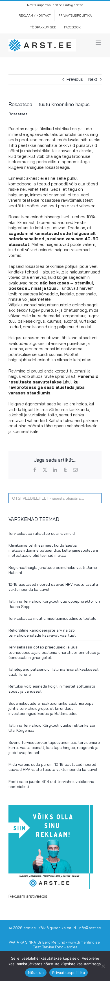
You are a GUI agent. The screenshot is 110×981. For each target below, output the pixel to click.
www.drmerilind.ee (84, 942)
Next (92, 79)
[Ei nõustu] (103, 966)
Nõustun (36, 972)
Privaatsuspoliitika (68, 972)
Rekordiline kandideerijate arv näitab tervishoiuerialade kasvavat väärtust (42, 633)
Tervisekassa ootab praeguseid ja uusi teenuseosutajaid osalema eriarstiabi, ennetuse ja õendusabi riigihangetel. (54, 652)
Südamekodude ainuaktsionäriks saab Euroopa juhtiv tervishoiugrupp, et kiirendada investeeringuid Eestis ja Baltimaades (51, 708)
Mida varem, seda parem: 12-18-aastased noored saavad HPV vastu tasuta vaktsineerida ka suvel (52, 767)
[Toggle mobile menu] (99, 43)
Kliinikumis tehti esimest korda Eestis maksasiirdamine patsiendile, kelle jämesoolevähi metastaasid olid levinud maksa (53, 550)
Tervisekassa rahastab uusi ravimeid (41, 533)
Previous (75, 79)
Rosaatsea (18, 114)
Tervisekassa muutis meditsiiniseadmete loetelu (52, 618)
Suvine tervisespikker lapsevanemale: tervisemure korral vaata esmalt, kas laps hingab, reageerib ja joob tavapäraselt (54, 747)
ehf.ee (72, 947)
